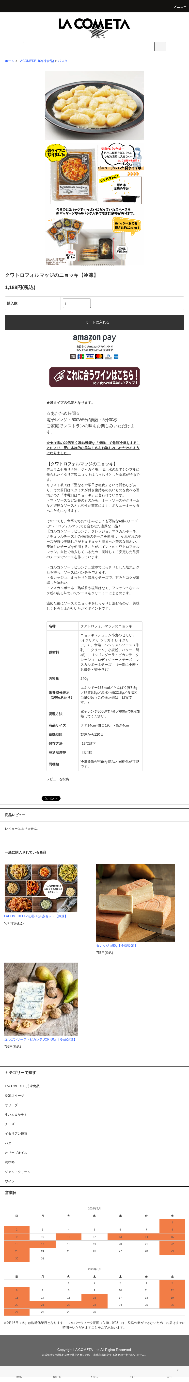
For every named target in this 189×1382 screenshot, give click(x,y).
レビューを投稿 (58, 779)
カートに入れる (97, 321)
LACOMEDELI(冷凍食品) (36, 61)
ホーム (10, 61)
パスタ (62, 61)
